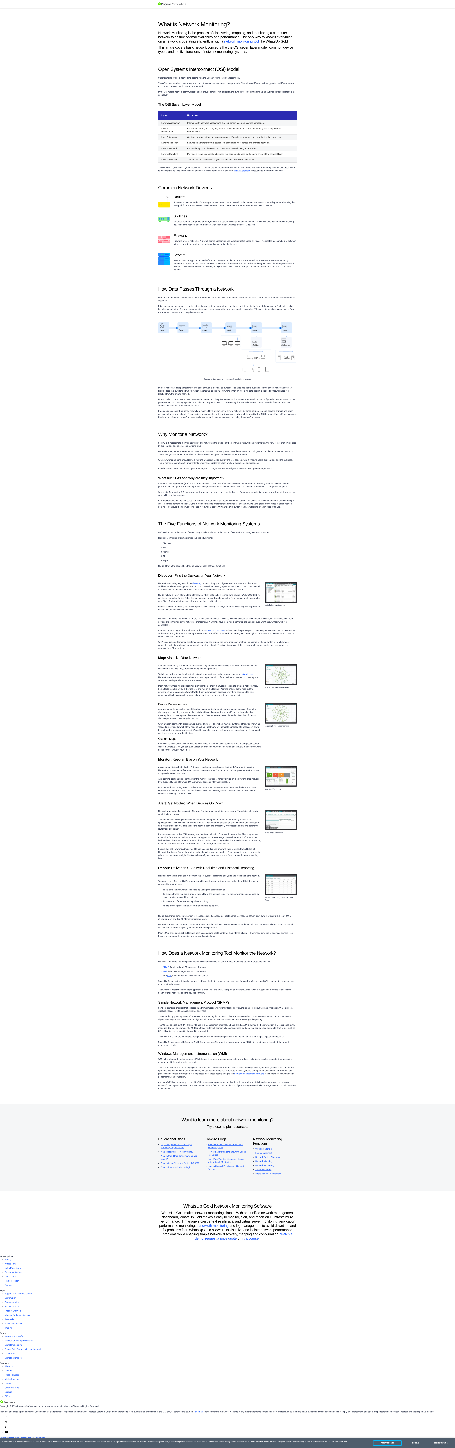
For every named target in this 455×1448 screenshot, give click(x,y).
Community (10, 1298)
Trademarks (199, 1412)
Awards (8, 1370)
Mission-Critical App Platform (19, 1340)
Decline (415, 1443)
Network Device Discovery (267, 1157)
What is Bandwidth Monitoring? (175, 1167)
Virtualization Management (268, 1174)
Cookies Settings (441, 1443)
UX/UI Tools (10, 1353)
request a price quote (221, 1238)
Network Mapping (263, 1161)
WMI (165, 971)
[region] (227, 1443)
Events (8, 1383)
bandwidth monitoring (213, 1226)
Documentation (12, 1302)
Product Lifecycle (13, 1311)
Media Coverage (12, 1379)
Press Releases (12, 1375)
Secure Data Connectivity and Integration (24, 1349)
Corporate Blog (12, 1388)
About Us (9, 1366)
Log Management (263, 1153)
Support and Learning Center (18, 1293)
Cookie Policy (255, 1442)
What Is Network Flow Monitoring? (177, 1152)
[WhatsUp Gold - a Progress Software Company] (227, 4)
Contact (8, 1285)
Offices (8, 1396)
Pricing (8, 1259)
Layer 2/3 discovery (215, 630)
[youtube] (6, 1432)
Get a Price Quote (13, 1268)
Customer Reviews (13, 1272)
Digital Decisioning (13, 1345)
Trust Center (20, 1438)
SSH (169, 975)
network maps (247, 674)
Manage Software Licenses (17, 1315)
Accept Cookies (387, 1443)
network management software (249, 1074)
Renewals (9, 1319)
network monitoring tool (241, 41)
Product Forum (12, 1306)
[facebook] (6, 1418)
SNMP (166, 967)
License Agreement (35, 1438)
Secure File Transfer (14, 1336)
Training (8, 1328)
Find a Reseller (12, 1281)
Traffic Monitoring (263, 1169)
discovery (196, 583)
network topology (242, 171)
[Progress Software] (7, 1403)
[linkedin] (6, 1428)
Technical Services (13, 1323)
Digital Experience (13, 1358)
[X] (6, 1423)
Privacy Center (7, 1438)
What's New (10, 1264)
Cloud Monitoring (263, 1149)
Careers (8, 1392)
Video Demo (10, 1276)
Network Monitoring (264, 1165)
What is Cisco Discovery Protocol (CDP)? (180, 1163)
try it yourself (250, 1238)
